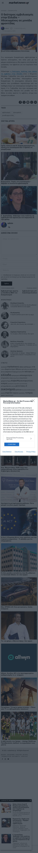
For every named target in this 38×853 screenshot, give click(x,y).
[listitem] (19, 438)
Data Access (19, 452)
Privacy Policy (30, 452)
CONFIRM (12, 444)
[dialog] (19, 426)
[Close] (34, 401)
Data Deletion (7, 452)
